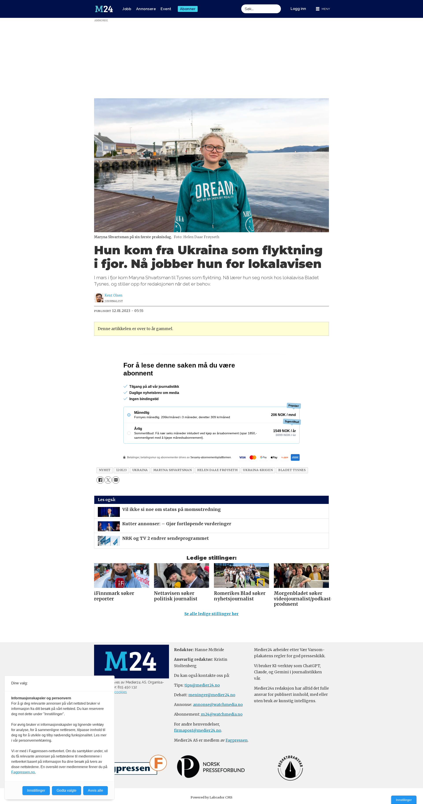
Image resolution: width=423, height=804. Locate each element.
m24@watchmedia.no (221, 714)
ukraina (140, 470)
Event (166, 9)
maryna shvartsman (172, 470)
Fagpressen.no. (23, 772)
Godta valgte (66, 790)
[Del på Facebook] (100, 480)
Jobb (126, 9)
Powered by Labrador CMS (211, 797)
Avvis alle (95, 790)
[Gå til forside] (104, 9)
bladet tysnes (292, 470)
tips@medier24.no (202, 685)
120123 (121, 470)
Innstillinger (404, 800)
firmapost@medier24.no (197, 730)
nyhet (105, 470)
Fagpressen (237, 740)
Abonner (188, 9)
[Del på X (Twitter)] (108, 480)
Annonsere (146, 9)
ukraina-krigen (258, 470)
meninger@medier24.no (211, 695)
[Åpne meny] (323, 9)
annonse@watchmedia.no (218, 704)
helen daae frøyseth (217, 470)
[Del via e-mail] (115, 480)
